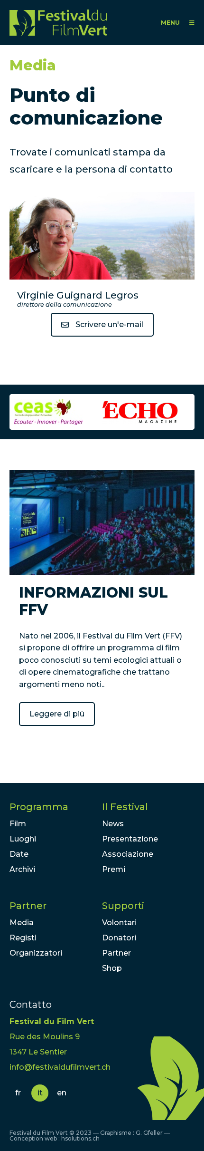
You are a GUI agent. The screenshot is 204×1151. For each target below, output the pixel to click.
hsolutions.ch (80, 1138)
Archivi (22, 869)
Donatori (119, 937)
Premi (113, 869)
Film (17, 823)
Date (18, 854)
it (40, 1092)
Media (21, 922)
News (113, 823)
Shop (112, 968)
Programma (38, 806)
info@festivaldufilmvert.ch (60, 1067)
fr (18, 1092)
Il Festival (125, 806)
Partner (27, 905)
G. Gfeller (149, 1132)
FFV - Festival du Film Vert (60, 22)
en (61, 1092)
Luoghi (22, 838)
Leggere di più (56, 713)
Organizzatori (35, 953)
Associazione (127, 854)
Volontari (119, 922)
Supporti (123, 905)
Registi (23, 937)
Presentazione (130, 838)
